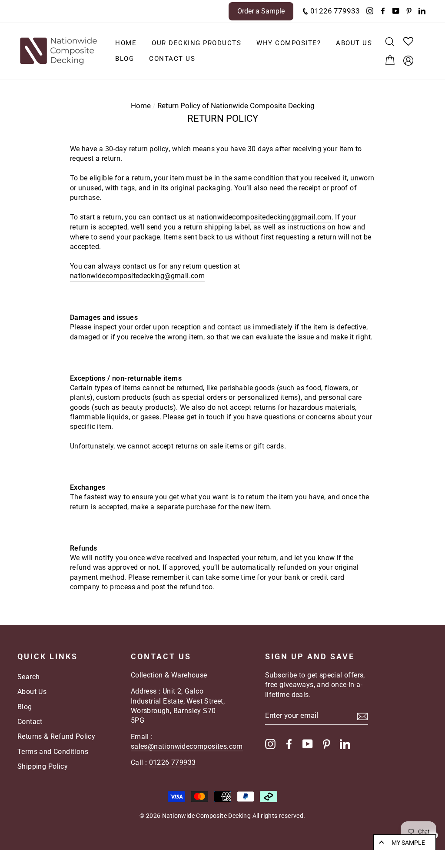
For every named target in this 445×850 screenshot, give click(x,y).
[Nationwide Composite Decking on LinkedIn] (345, 744)
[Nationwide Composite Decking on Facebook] (289, 744)
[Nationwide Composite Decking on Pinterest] (326, 744)
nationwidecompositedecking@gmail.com (263, 217)
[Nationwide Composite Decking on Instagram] (270, 744)
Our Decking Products (196, 43)
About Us (354, 43)
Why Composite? (288, 43)
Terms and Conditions (52, 751)
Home (125, 43)
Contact (30, 721)
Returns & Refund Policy (56, 736)
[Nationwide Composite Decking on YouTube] (307, 744)
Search (28, 677)
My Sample (408, 842)
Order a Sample (261, 11)
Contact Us (172, 59)
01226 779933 (334, 11)
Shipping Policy (42, 766)
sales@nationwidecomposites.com (187, 746)
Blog (124, 59)
